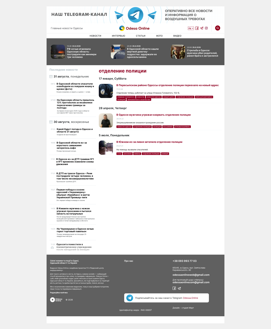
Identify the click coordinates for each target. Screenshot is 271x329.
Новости (95, 35)
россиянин (167, 127)
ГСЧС (119, 154)
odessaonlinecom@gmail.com (191, 282)
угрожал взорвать (182, 127)
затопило (128, 154)
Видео (177, 35)
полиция (121, 99)
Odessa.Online (190, 297)
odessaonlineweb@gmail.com (191, 274)
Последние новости (63, 69)
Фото (159, 35)
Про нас (128, 260)
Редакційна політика (59, 293)
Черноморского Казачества (138, 99)
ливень (137, 154)
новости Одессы (154, 97)
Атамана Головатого (126, 97)
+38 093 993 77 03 (185, 261)
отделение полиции (185, 97)
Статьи (140, 35)
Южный (165, 154)
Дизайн (176, 308)
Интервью (118, 35)
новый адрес (168, 97)
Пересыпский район (204, 97)
